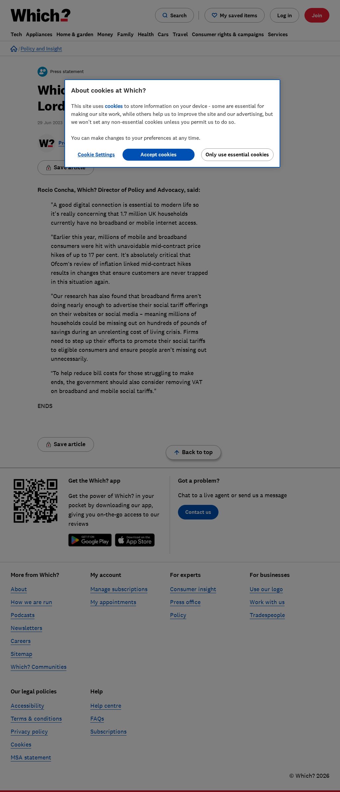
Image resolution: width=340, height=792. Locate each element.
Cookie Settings (96, 154)
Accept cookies (158, 154)
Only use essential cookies (237, 154)
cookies (114, 106)
